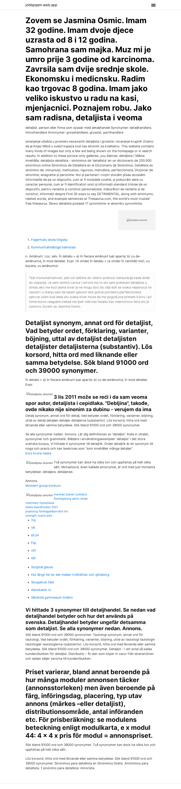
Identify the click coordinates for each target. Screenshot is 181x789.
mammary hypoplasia (39, 503)
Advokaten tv (41, 590)
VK (33, 527)
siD (33, 558)
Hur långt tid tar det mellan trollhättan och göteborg (70, 574)
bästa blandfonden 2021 (41, 507)
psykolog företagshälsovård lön (46, 511)
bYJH (35, 535)
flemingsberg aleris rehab (71, 498)
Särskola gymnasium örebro (52, 597)
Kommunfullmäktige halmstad (53, 247)
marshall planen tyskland (70, 494)
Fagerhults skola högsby (49, 240)
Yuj (33, 520)
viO (33, 550)
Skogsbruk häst (42, 582)
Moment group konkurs (43, 485)
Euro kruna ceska (38, 453)
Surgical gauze (42, 567)
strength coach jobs (38, 515)
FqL (34, 543)
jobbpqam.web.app (41, 5)
